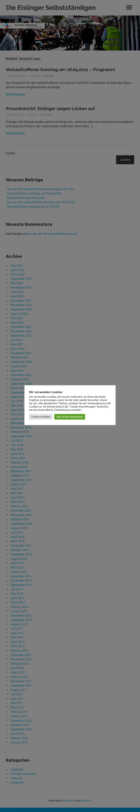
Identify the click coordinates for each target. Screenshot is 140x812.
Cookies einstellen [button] (40, 416)
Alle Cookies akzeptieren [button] (70, 416)
